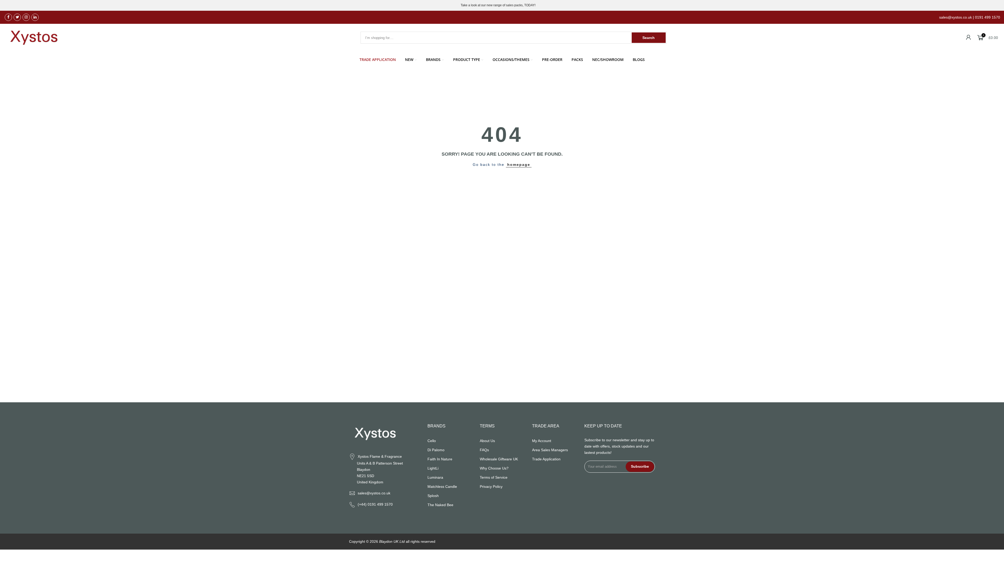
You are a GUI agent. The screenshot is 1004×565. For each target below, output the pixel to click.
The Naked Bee (440, 505)
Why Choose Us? (494, 468)
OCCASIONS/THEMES (511, 59)
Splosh (433, 496)
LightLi (432, 468)
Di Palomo (435, 450)
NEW (409, 59)
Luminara (435, 477)
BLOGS (639, 59)
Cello (431, 441)
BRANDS (433, 59)
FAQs (484, 450)
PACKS (577, 59)
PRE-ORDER (552, 59)
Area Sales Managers (550, 450)
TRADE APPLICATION (378, 59)
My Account (541, 441)
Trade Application (546, 459)
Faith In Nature (439, 459)
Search (648, 38)
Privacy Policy (491, 486)
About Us (487, 441)
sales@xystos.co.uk (374, 493)
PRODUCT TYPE (466, 59)
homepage (518, 164)
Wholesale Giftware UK (499, 459)
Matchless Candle (442, 486)
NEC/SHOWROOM (608, 59)
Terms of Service (493, 477)
